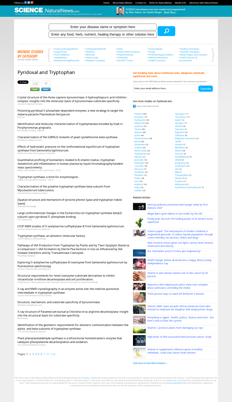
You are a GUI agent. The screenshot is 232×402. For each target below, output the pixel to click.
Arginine (138, 184)
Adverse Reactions (158, 57)
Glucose (138, 168)
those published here (177, 383)
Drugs (152, 51)
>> (48, 354)
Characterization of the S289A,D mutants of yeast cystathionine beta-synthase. (67, 137)
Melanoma (180, 184)
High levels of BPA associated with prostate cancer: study (179, 336)
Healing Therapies (189, 48)
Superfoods (61, 51)
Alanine (138, 132)
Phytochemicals (125, 54)
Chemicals (122, 57)
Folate (137, 178)
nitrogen (179, 123)
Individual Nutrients (96, 48)
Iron (136, 181)
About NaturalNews (122, 2)
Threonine (180, 116)
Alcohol (178, 150)
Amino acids (140, 150)
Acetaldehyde (182, 156)
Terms (94, 377)
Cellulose (179, 135)
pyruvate (139, 159)
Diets (120, 48)
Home (106, 2)
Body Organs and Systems (193, 54)
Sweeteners (61, 57)
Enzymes (139, 116)
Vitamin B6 (139, 123)
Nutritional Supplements (67, 60)
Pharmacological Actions (161, 54)
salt (177, 141)
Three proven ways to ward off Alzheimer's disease (175, 293)
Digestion (180, 132)
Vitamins (90, 51)
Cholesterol (181, 165)
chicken (179, 144)
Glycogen (180, 113)
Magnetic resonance (185, 138)
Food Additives (62, 54)
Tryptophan (140, 153)
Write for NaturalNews (160, 2)
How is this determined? (148, 106)
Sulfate (138, 190)
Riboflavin (180, 147)
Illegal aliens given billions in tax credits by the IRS (174, 213)
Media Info (180, 2)
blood (137, 141)
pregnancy (180, 162)
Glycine (138, 156)
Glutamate (139, 144)
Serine (137, 129)
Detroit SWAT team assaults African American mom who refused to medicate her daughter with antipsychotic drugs (180, 308)
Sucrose (179, 153)
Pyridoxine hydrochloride (188, 187)
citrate (178, 159)
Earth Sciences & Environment (188, 59)
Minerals (90, 54)
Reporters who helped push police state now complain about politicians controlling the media (177, 286)
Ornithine (139, 172)
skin (177, 168)
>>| (53, 354)
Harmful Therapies (190, 51)
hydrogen (139, 162)
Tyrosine (139, 165)
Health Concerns (157, 60)
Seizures (179, 129)
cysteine (138, 126)
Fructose (179, 181)
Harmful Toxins (125, 60)
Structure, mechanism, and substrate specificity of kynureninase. (58, 302)
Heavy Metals (156, 48)
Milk (177, 172)
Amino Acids (92, 57)
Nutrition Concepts (95, 60)
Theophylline (182, 175)
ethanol (179, 126)
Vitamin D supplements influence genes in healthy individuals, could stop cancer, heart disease (174, 351)
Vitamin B (179, 178)
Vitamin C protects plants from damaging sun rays (175, 327)
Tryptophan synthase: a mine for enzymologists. (48, 177)
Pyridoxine (139, 119)
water (178, 119)
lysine (137, 135)
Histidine (138, 175)
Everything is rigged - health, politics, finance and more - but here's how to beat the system (180, 319)
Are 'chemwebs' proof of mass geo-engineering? (174, 251)
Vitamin (138, 113)
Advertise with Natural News (203, 2)
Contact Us (140, 2)
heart (137, 187)
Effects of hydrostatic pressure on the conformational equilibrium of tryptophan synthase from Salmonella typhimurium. (68, 148)
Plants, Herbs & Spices (128, 51)
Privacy (85, 377)
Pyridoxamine (141, 138)
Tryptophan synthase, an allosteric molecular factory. (51, 236)
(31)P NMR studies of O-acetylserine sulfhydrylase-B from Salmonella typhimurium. (70, 226)
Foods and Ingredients (66, 48)
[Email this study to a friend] (35, 82)
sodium (138, 147)
